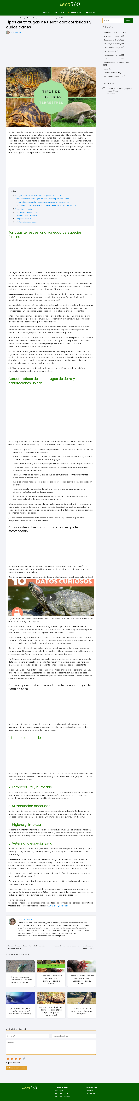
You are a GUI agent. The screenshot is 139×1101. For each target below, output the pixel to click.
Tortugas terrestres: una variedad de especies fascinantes (38, 195)
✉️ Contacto (91, 12)
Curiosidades (109, 51)
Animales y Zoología (111, 36)
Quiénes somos (92, 1093)
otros (106, 69)
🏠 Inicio (46, 12)
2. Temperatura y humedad (26, 212)
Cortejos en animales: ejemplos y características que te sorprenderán (119, 90)
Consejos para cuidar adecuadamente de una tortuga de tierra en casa (48, 205)
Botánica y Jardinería (112, 40)
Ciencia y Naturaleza (112, 44)
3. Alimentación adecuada (26, 215)
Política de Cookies (62, 1093)
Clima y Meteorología (112, 47)
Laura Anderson (16, 32)
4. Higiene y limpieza (23, 218)
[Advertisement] (51, 51)
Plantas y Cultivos (110, 73)
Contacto (89, 1091)
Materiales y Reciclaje (112, 59)
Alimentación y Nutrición (113, 32)
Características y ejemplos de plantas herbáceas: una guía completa (74, 947)
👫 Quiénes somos (75, 12)
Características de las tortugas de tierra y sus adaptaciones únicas (42, 198)
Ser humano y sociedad (113, 76)
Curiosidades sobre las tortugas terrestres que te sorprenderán (43, 202)
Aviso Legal (59, 1091)
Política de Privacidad (62, 1096)
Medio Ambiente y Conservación (116, 63)
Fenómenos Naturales (112, 55)
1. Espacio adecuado (23, 209)
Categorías (57, 12)
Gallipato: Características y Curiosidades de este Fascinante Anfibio (26, 947)
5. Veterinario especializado (26, 222)
